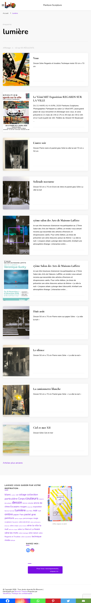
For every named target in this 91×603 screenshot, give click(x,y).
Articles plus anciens (13, 462)
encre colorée (28, 503)
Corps (21, 498)
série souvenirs (26, 537)
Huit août (39, 311)
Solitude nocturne (43, 181)
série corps (14, 525)
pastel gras (30, 514)
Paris (22, 514)
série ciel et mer (24, 522)
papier (16, 514)
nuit (39, 511)
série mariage (23, 533)
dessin (17, 502)
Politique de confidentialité (22, 593)
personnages (28, 518)
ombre (9, 514)
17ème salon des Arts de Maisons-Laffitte (56, 220)
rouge (35, 518)
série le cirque (13, 529)
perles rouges (19, 518)
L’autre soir (39, 143)
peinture (9, 518)
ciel (17, 495)
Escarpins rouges (18, 506)
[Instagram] (32, 550)
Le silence (38, 350)
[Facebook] (28, 550)
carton (13, 495)
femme (7, 511)
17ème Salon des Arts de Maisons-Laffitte (56, 266)
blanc (8, 494)
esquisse (29, 507)
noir (35, 510)
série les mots (11, 532)
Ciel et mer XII (41, 427)
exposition (37, 506)
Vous (36, 58)
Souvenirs (15, 522)
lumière (20, 510)
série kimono (22, 526)
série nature (33, 533)
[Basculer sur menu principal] (3, 5)
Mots (30, 511)
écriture (13, 540)
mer (27, 511)
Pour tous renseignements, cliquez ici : (48, 570)
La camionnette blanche (47, 389)
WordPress (7, 593)
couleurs (31, 498)
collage (22, 494)
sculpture (8, 522)
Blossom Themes (20, 591)
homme (11, 511)
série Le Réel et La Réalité (29, 529)
